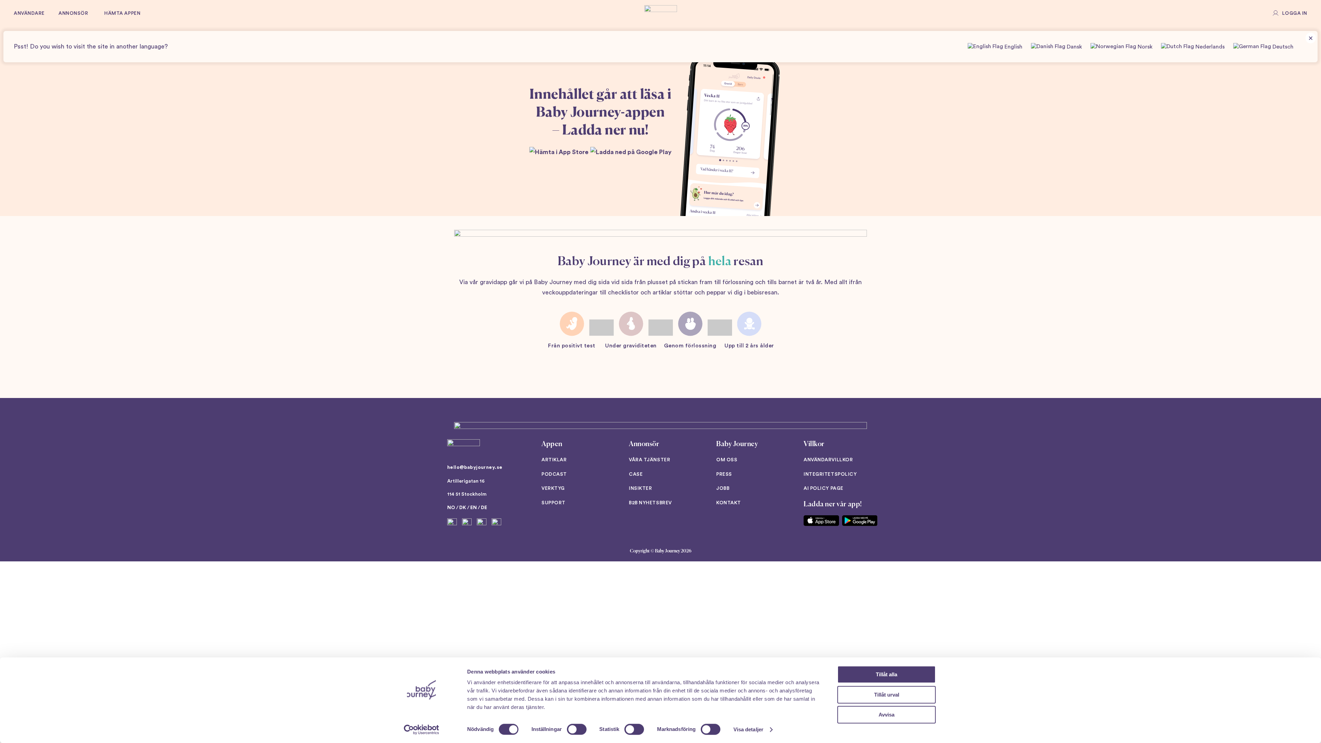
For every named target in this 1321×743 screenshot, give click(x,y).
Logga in (1294, 13)
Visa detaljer (748, 729)
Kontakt (728, 502)
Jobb (722, 488)
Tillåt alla (886, 674)
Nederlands (1209, 47)
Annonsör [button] (73, 13)
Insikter (640, 488)
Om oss (726, 459)
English (1012, 47)
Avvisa (886, 715)
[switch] (577, 729)
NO (451, 507)
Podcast (554, 474)
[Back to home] (660, 13)
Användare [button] (29, 13)
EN (473, 507)
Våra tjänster (649, 459)
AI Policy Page (824, 488)
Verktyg (553, 488)
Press (724, 474)
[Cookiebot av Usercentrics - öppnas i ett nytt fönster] (421, 729)
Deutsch (1282, 47)
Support (553, 502)
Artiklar (554, 459)
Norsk (1144, 47)
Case (636, 474)
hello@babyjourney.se (474, 467)
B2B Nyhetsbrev (650, 502)
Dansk (1073, 47)
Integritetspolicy (830, 474)
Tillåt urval (886, 695)
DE (484, 507)
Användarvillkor (828, 459)
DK (462, 507)
